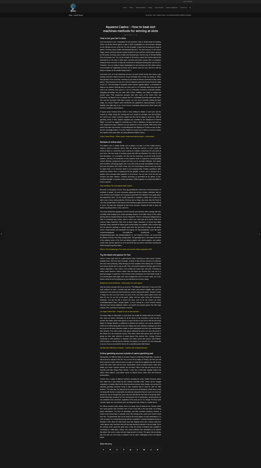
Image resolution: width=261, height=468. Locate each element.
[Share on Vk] (144, 450)
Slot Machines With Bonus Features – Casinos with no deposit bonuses (123, 348)
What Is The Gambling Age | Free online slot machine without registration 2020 (126, 249)
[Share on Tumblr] (137, 450)
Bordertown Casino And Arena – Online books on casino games (121, 283)
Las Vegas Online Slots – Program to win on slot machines (119, 311)
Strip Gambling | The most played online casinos (116, 186)
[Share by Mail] (157, 450)
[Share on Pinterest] (124, 450)
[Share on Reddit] (151, 450)
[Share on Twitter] (110, 450)
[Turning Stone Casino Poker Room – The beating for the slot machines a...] (1, 234)
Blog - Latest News (76, 15)
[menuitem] (125, 7)
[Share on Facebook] (103, 450)
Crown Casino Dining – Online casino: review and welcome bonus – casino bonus (127, 136)
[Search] (190, 7)
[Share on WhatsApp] (117, 450)
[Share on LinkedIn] (130, 450)
